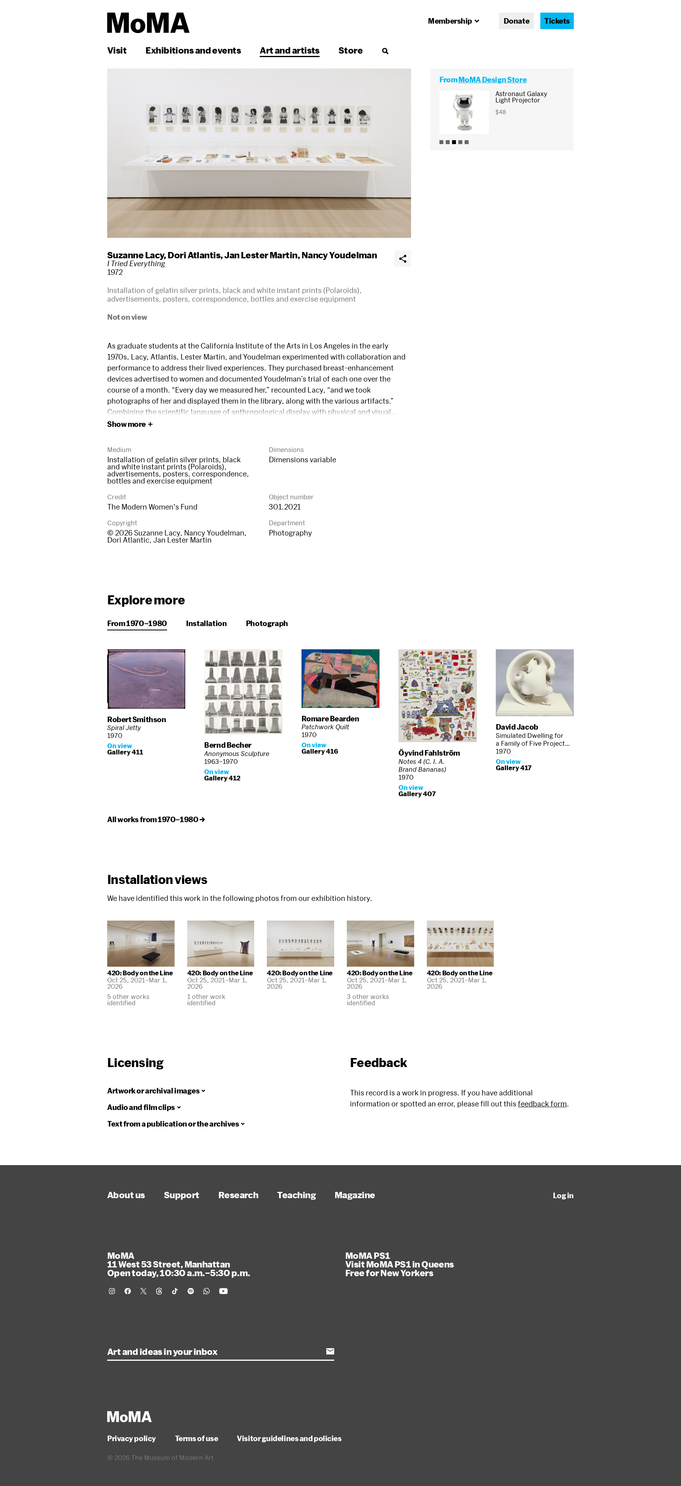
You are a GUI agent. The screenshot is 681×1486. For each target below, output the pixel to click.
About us (126, 1195)
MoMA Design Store (492, 79)
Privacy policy (131, 1438)
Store (351, 50)
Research (238, 1195)
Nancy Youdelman (339, 255)
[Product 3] (454, 142)
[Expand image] (259, 153)
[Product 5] (467, 142)
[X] (143, 1291)
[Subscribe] (330, 1351)
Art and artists (290, 50)
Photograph (267, 623)
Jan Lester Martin (261, 255)
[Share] (402, 258)
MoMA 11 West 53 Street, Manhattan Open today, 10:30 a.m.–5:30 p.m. (178, 1264)
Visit (117, 50)
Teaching (296, 1195)
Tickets (557, 21)
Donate (516, 21)
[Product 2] (448, 142)
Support (181, 1195)
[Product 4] (460, 142)
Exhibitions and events (193, 50)
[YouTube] (223, 1291)
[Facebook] (127, 1291)
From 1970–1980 (137, 623)
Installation (206, 623)
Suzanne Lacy (135, 255)
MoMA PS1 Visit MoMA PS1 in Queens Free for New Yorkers (399, 1264)
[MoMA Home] (148, 23)
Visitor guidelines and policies (289, 1438)
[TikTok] (175, 1291)
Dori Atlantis (193, 255)
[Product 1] (441, 142)
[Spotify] (190, 1291)
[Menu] (385, 50)
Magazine (355, 1195)
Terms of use (196, 1438)
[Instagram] (112, 1291)
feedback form (542, 1103)
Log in (563, 1195)
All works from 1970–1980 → (156, 819)
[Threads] (159, 1291)
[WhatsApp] (206, 1291)
